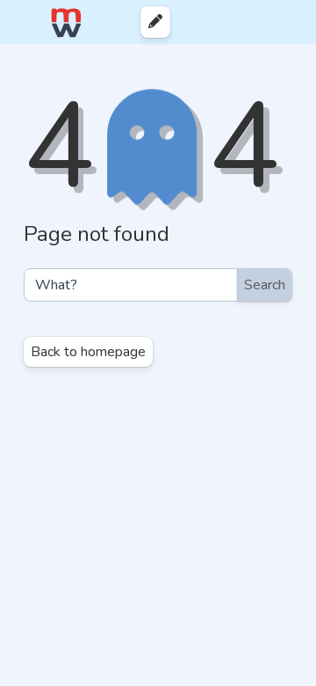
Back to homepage (88, 351)
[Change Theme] (227, 22)
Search (264, 285)
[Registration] (286, 22)
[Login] (256, 22)
